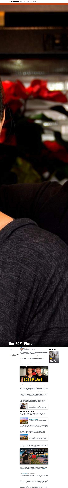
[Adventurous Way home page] (14, 1)
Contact (34, 1)
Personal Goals (12, 356)
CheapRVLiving (24, 473)
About (21, 1)
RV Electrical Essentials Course (13, 352)
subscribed (39, 486)
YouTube (27, 1)
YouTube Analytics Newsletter (15, 354)
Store (31, 1)
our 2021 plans (39, 362)
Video (11, 349)
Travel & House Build (13, 355)
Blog (24, 1)
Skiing (11, 350)
